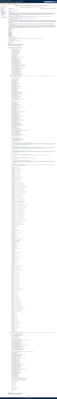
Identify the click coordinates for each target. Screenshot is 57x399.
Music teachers (36, 16)
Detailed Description (2, 11)
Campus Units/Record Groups (3, 3)
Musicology (33, 16)
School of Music (12, 4)
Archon (28, 398)
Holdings (4, 4)
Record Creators (27, 3)
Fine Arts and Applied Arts (8, 4)
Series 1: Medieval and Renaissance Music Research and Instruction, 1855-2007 (15, 44)
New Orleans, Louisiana (40, 16)
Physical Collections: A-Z (9, 3)
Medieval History (22, 16)
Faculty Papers (18, 16)
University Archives (1, 4)
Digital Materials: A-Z (15, 3)
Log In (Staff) (28, 395)
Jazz (20, 16)
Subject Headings (21, 3)
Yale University (49, 16)
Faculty (15, 16)
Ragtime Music (43, 16)
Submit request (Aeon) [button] (44, 8)
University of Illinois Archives (6, 1)
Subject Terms (2, 9)
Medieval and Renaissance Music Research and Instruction (3, 12)
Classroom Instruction (13, 16)
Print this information (54, 8)
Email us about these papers (4, 17)
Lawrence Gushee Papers (16, 4)
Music (24, 16)
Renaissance (46, 16)
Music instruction (30, 16)
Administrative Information (3, 10)
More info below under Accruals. (17, 15)
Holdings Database (19, 1)
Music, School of (27, 16)
